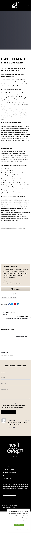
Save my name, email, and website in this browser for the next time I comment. (13, 406)
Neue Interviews (8, 463)
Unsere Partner (8, 469)
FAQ (4, 475)
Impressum (4, 505)
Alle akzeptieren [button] (19, 524)
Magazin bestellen (9, 472)
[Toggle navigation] (24, 5)
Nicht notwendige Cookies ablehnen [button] (18, 529)
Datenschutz (13, 505)
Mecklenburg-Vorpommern (9, 297)
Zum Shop (17, 289)
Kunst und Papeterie (7, 39)
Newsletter (7, 478)
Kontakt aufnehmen (10, 494)
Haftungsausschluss (9, 507)
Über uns (6, 466)
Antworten (12, 427)
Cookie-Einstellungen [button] (19, 520)
